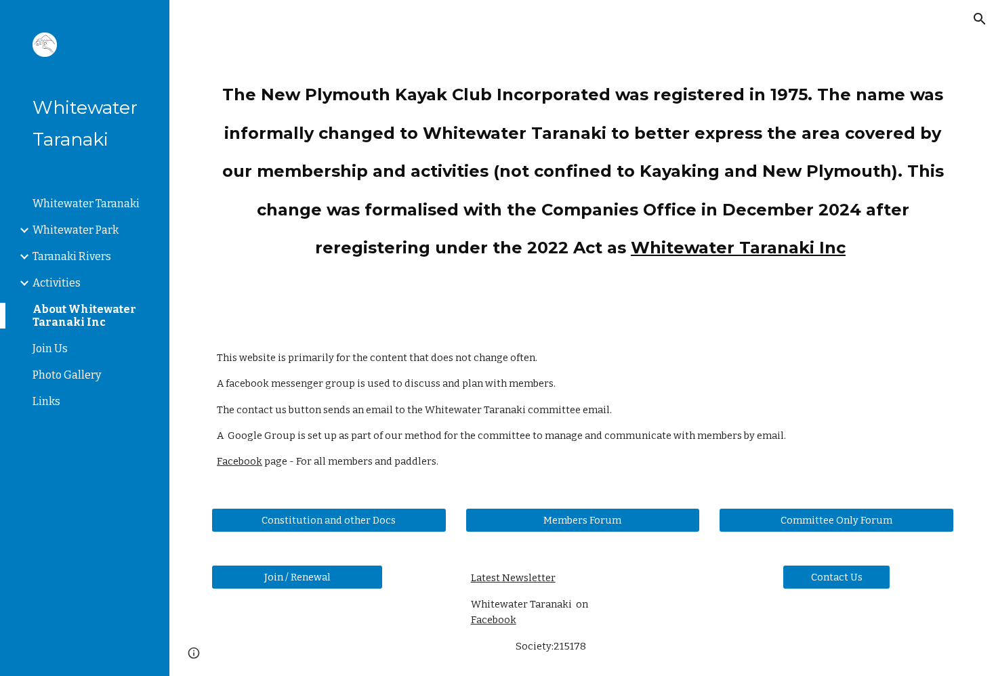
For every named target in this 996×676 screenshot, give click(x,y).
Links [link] (46, 401)
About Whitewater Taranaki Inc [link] (84, 316)
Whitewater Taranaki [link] (86, 203)
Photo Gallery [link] (67, 374)
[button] (979, 19)
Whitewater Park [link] (76, 230)
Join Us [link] (50, 348)
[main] (582, 164)
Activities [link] (57, 282)
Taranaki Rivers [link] (72, 256)
